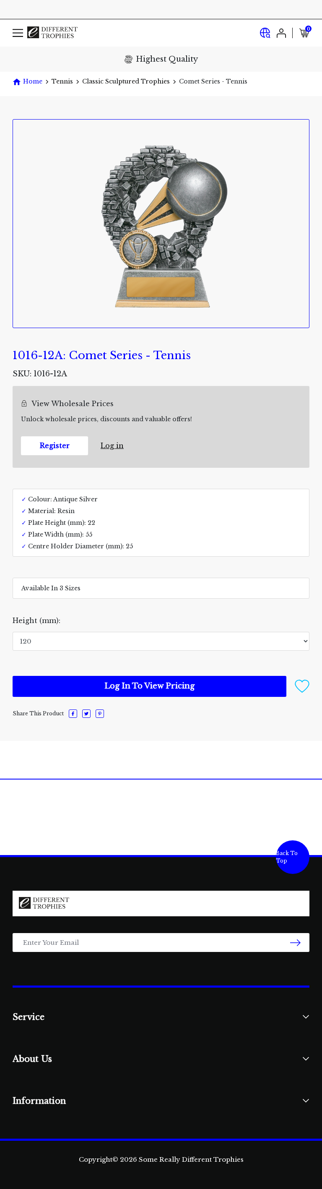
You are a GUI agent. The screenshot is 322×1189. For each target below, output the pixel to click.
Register (55, 445)
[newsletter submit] (295, 942)
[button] (302, 685)
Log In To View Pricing (149, 686)
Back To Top (287, 857)
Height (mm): (36, 620)
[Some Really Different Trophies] (52, 32)
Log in (112, 445)
